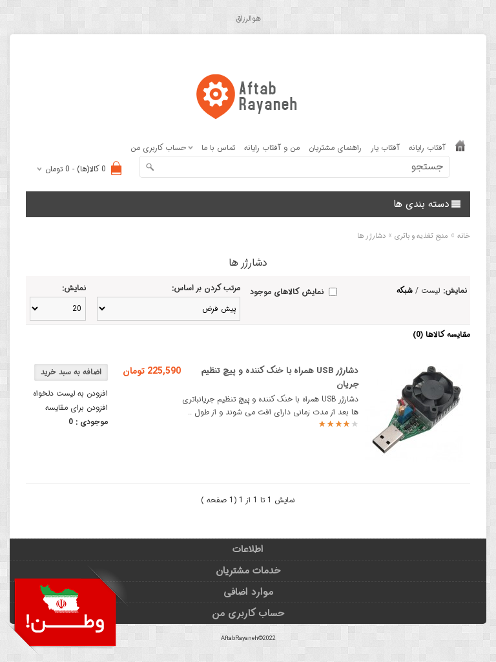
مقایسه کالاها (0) (441, 334)
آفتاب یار (385, 148)
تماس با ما (218, 148)
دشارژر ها (371, 236)
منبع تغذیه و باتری (421, 236)
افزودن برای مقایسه (76, 407)
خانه (463, 236)
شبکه (405, 290)
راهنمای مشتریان (335, 148)
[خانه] (460, 148)
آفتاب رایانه (427, 148)
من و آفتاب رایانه (272, 148)
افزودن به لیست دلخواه (70, 393)
